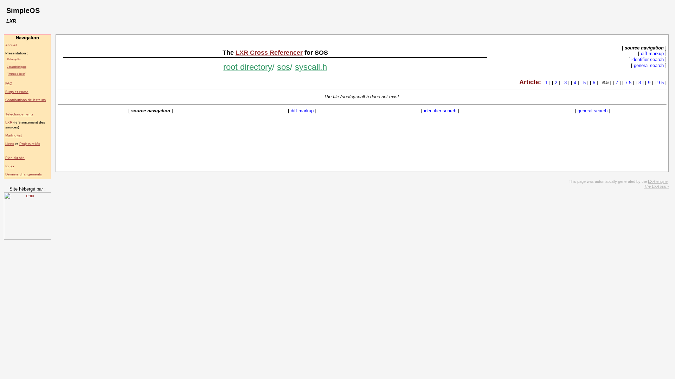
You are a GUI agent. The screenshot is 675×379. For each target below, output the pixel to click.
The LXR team (656, 186)
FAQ (8, 83)
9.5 (660, 82)
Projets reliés (29, 144)
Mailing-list (13, 135)
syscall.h (311, 67)
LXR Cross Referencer (269, 52)
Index (9, 166)
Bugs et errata (16, 92)
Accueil (11, 45)
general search (649, 65)
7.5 (628, 82)
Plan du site (15, 158)
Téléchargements (19, 114)
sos (283, 67)
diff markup (652, 53)
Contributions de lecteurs (25, 100)
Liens (9, 144)
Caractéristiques (16, 66)
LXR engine (658, 181)
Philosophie (13, 59)
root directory (247, 67)
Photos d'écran (16, 73)
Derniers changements (23, 174)
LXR (8, 122)
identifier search (647, 59)
